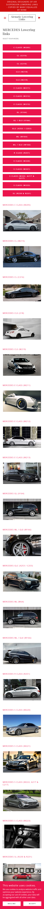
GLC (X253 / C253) (22, 128)
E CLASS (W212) (22, 96)
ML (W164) (22, 137)
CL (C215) (22, 55)
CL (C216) (22, 64)
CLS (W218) (22, 72)
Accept (32, 904)
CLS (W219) (22, 80)
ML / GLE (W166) (22, 145)
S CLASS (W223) (22, 185)
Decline (12, 904)
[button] (5, 18)
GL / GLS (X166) (22, 120)
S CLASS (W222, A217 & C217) (22, 177)
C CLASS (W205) (22, 47)
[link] (21, 17)
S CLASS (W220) (22, 161)
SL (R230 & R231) (22, 193)
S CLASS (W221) (22, 169)
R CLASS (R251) (22, 153)
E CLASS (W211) (22, 88)
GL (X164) (22, 112)
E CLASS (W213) (22, 104)
